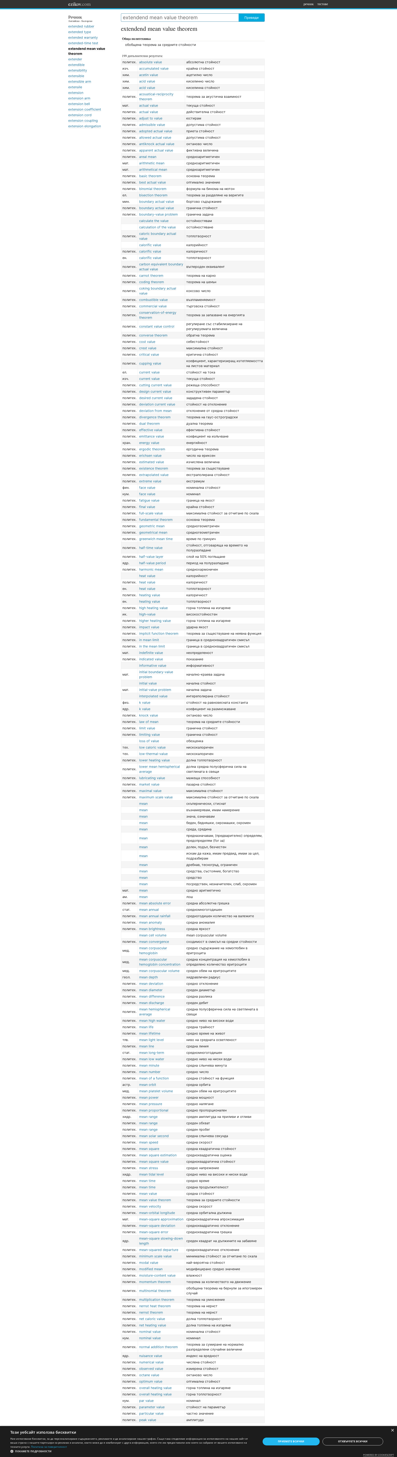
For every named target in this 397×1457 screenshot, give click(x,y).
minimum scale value (155, 1256)
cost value (147, 342)
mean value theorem (155, 1200)
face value (147, 487)
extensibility (77, 70)
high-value (147, 614)
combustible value (153, 300)
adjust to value (150, 118)
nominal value (150, 1331)
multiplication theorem (156, 1299)
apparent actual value (156, 150)
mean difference (152, 996)
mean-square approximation (161, 1219)
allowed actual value (155, 137)
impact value (149, 627)
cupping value (150, 363)
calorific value (150, 245)
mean (143, 803)
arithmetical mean (153, 169)
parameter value (152, 1407)
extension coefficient (84, 109)
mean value (148, 1193)
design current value (155, 391)
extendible (76, 65)
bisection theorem (153, 195)
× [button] (392, 1430)
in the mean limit (152, 646)
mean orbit (147, 1085)
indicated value (151, 659)
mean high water (152, 1020)
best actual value (152, 182)
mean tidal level (151, 1174)
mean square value (154, 1161)
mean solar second (154, 1136)
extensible (76, 76)
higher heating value (155, 621)
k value (144, 702)
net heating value (152, 1325)
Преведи (251, 18)
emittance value (151, 436)
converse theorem (153, 335)
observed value (151, 1368)
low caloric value (152, 747)
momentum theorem (155, 1282)
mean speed (148, 1142)
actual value (148, 105)
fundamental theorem (156, 519)
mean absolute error (155, 903)
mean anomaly (150, 922)
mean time (147, 1181)
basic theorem (150, 176)
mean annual (149, 909)
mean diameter (151, 990)
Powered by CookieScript (378, 1454)
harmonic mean (151, 569)
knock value (148, 715)
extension (75, 93)
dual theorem (149, 423)
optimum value (150, 1381)
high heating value (153, 608)
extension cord (80, 115)
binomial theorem (152, 189)
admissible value (152, 125)
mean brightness (152, 929)
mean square (149, 1149)
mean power (149, 1097)
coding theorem (151, 282)
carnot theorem (151, 275)
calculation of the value (157, 227)
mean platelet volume (156, 1091)
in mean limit (149, 640)
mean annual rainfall (154, 916)
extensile (75, 87)
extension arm (79, 98)
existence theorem (153, 468)
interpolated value (153, 696)
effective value (150, 430)
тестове (322, 4)
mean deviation (151, 983)
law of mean (148, 722)
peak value (147, 1420)
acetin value (148, 75)
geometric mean (152, 526)
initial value (148, 683)
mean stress (148, 1168)
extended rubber (81, 26)
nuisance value (150, 1356)
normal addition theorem (158, 1347)
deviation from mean (155, 411)
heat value (147, 576)
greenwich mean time (156, 539)
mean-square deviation (157, 1225)
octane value (149, 1375)
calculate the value (154, 221)
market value (149, 784)
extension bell (79, 104)
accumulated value (154, 68)
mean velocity (150, 1206)
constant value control (156, 326)
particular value (151, 1413)
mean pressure (150, 1104)
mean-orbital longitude (157, 1213)
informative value (152, 665)
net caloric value (152, 1319)
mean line (146, 1046)
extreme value (150, 481)
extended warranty (83, 37)
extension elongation (84, 126)
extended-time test (83, 43)
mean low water (151, 1059)
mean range (148, 1117)
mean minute (149, 1065)
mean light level (151, 1040)
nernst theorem (151, 1312)
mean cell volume (152, 935)
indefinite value (151, 653)
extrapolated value (154, 475)
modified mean (151, 1269)
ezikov (79, 4)
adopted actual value (155, 131)
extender (75, 59)
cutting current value (155, 385)
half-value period (152, 563)
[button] (132, 1451)
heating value (149, 595)
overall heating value (155, 1388)
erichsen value (150, 455)
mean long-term (151, 1052)
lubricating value (152, 778)
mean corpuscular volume (159, 971)
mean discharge (151, 1003)
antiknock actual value (156, 144)
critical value (149, 354)
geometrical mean (153, 532)
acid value (147, 81)
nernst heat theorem (155, 1306)
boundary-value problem (158, 214)
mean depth (148, 977)
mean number (149, 1072)
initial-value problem (155, 690)
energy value (149, 443)
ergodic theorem (152, 449)
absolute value (150, 62)
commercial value (153, 306)
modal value (148, 1262)
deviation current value (157, 404)
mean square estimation (158, 1155)
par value (146, 1401)
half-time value (151, 548)
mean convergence (154, 942)
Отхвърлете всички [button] (353, 1441)
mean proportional (153, 1110)
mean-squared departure (158, 1250)
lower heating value (154, 760)
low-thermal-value (153, 754)
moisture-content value (157, 1275)
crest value (147, 348)
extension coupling (83, 120)
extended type (79, 32)
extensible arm (79, 81)
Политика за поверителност (49, 1447)
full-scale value (151, 513)
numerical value (151, 1362)
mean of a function (154, 1078)
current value (149, 372)
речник (309, 4)
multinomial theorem (155, 1291)
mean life (146, 1027)
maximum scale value (156, 797)
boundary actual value (156, 201)
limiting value (149, 734)
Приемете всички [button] (291, 1441)
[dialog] (198, 1441)
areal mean (147, 157)
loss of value (149, 741)
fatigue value (149, 500)
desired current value (155, 398)
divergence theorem (155, 417)
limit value (147, 728)
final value (147, 507)
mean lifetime (149, 1033)
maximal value (150, 791)
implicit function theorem (158, 633)
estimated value (151, 462)
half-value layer (151, 556)
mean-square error (153, 1232)
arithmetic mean (151, 163)
